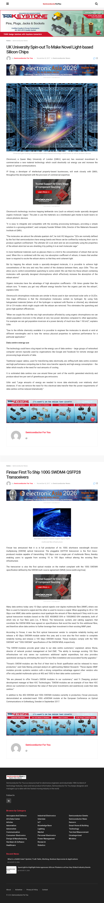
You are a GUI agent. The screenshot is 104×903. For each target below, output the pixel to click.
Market (41, 832)
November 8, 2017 (43, 58)
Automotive (11, 829)
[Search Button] (96, 4)
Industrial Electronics (47, 816)
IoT (39, 822)
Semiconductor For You (23, 58)
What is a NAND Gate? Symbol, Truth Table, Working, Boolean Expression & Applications (43, 859)
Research (42, 842)
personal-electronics (47, 835)
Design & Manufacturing (16, 839)
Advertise (18, 890)
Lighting (41, 829)
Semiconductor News (20, 41)
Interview (41, 819)
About (8, 890)
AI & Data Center (13, 819)
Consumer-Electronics (16, 835)
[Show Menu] (7, 4)
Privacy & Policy (32, 890)
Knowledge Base (45, 826)
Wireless (72, 839)
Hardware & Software (15, 842)
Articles (9, 822)
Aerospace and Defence (16, 816)
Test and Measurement (79, 832)
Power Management (46, 839)
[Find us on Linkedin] (8, 800)
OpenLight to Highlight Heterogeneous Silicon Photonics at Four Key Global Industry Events (54, 867)
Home (8, 41)
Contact (45, 890)
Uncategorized (75, 835)
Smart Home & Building (79, 826)
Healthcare (11, 845)
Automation (11, 826)
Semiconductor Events (78, 816)
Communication (13, 832)
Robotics (41, 845)
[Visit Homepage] (52, 3)
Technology (74, 829)
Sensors (72, 822)
